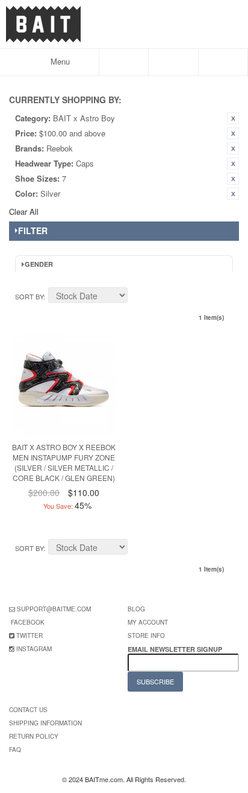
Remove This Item (233, 118)
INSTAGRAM (34, 649)
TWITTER (29, 635)
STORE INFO (146, 635)
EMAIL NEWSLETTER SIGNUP (176, 649)
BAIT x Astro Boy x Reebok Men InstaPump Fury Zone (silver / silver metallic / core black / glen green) (64, 462)
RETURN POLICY (33, 736)
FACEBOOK (28, 622)
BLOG (136, 609)
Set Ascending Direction (138, 297)
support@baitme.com (54, 609)
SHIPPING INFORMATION (45, 723)
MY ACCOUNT (148, 622)
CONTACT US (28, 709)
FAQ (15, 749)
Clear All (24, 211)
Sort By (29, 296)
